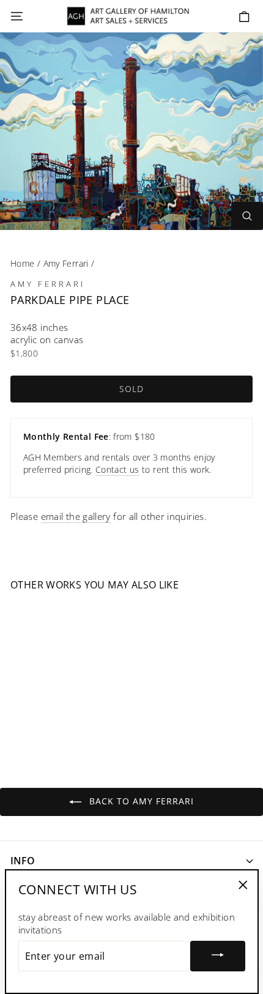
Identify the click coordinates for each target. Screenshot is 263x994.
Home (22, 263)
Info (22, 860)
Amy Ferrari (66, 263)
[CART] (244, 17)
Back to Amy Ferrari (140, 801)
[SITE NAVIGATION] (17, 16)
